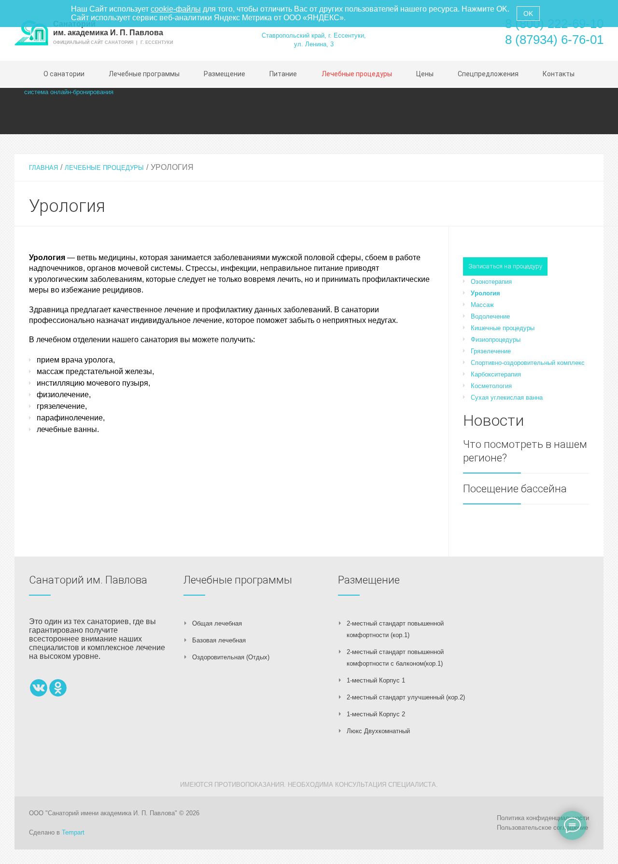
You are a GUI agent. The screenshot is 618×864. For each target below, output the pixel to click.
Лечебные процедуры (104, 167)
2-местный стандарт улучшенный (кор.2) (406, 697)
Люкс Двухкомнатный (378, 731)
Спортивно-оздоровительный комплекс (528, 362)
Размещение (369, 580)
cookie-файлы (176, 9)
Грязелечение (491, 351)
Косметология (491, 386)
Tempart (73, 832)
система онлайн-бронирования (68, 92)
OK (528, 13)
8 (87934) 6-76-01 (554, 39)
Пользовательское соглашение (542, 827)
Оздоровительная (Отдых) (230, 657)
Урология (485, 293)
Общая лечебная (217, 623)
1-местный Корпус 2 (376, 714)
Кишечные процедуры (502, 328)
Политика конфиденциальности (543, 818)
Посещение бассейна (515, 489)
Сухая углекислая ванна (507, 397)
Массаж (482, 304)
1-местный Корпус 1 (376, 680)
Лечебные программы (237, 580)
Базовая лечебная (219, 640)
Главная (43, 167)
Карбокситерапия (496, 374)
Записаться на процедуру (505, 266)
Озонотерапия (491, 281)
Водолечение (490, 316)
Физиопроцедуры (495, 339)
